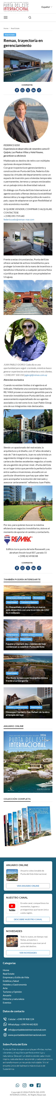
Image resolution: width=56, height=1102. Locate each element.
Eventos (7, 1002)
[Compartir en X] (28, 90)
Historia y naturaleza (13, 998)
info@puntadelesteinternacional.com (27, 1029)
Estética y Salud (11, 980)
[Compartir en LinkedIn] (33, 90)
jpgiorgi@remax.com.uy (35, 374)
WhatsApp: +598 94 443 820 (23, 1024)
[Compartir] (39, 90)
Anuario (7, 995)
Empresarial (12, 635)
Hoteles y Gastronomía (32, 635)
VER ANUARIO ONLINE (28, 886)
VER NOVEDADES (28, 952)
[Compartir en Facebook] (17, 90)
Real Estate (15, 28)
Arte (5, 988)
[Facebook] (38, 1085)
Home (6, 28)
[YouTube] (31, 1085)
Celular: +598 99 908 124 (21, 1019)
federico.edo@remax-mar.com (19, 219)
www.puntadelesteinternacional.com (27, 1034)
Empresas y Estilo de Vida (18, 598)
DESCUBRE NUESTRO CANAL (28, 919)
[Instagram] (24, 1085)
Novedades (39, 598)
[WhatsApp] (17, 1085)
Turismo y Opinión (29, 602)
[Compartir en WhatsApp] (22, 90)
